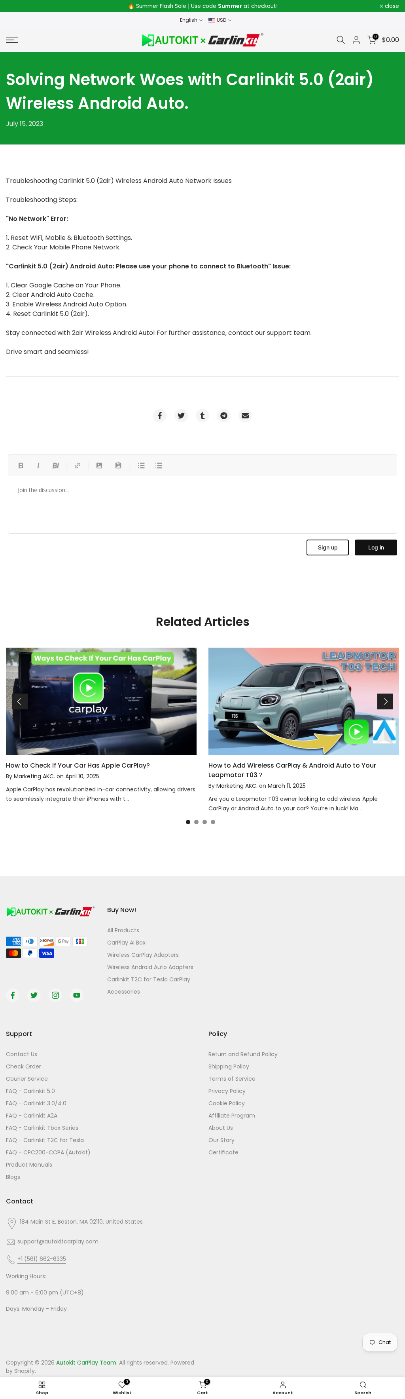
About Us (220, 1128)
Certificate (223, 1152)
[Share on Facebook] (160, 415)
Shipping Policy (228, 1066)
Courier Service (27, 1079)
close (17, 6)
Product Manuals (29, 1165)
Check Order (23, 1066)
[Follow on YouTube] (76, 995)
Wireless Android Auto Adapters (150, 967)
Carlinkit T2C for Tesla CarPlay (148, 979)
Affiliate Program (231, 1116)
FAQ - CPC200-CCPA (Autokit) (48, 1152)
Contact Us (21, 1054)
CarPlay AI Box (126, 943)
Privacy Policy (227, 1091)
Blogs (13, 1177)
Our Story (221, 1140)
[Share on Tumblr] (202, 415)
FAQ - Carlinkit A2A (31, 1116)
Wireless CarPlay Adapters (143, 955)
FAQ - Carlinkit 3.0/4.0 (36, 1103)
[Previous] (20, 701)
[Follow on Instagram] (55, 995)
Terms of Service (231, 1079)
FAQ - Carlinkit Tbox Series (42, 1128)
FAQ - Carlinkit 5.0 (30, 1091)
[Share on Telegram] (224, 415)
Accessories (123, 992)
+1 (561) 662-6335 (41, 1259)
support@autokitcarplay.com (57, 1241)
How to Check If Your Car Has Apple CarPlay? (78, 765)
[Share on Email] (245, 415)
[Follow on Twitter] (34, 995)
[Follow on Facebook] (12, 995)
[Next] (385, 701)
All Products (123, 930)
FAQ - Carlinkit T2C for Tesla (45, 1140)
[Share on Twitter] (181, 415)
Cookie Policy (226, 1103)
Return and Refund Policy (243, 1054)
